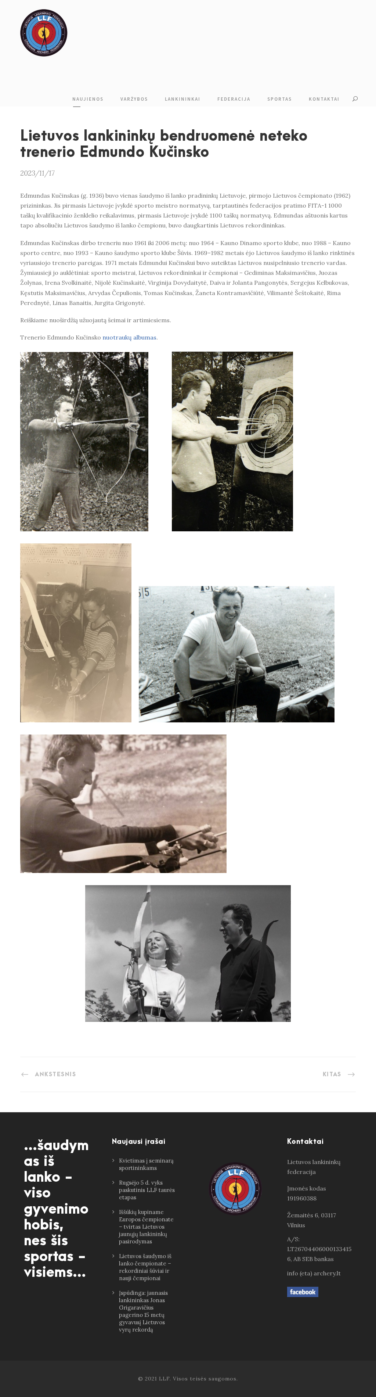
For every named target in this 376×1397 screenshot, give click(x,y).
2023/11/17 (37, 173)
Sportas (279, 99)
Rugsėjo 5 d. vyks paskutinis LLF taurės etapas (147, 1190)
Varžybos (134, 99)
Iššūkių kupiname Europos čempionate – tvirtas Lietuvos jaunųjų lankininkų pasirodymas (146, 1227)
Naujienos (88, 99)
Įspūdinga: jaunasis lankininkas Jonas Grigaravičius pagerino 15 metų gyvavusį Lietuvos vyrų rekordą (143, 1311)
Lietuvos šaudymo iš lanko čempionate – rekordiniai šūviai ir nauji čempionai (145, 1267)
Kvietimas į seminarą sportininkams (146, 1164)
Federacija (233, 99)
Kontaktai (324, 99)
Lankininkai (182, 99)
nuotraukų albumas (129, 337)
